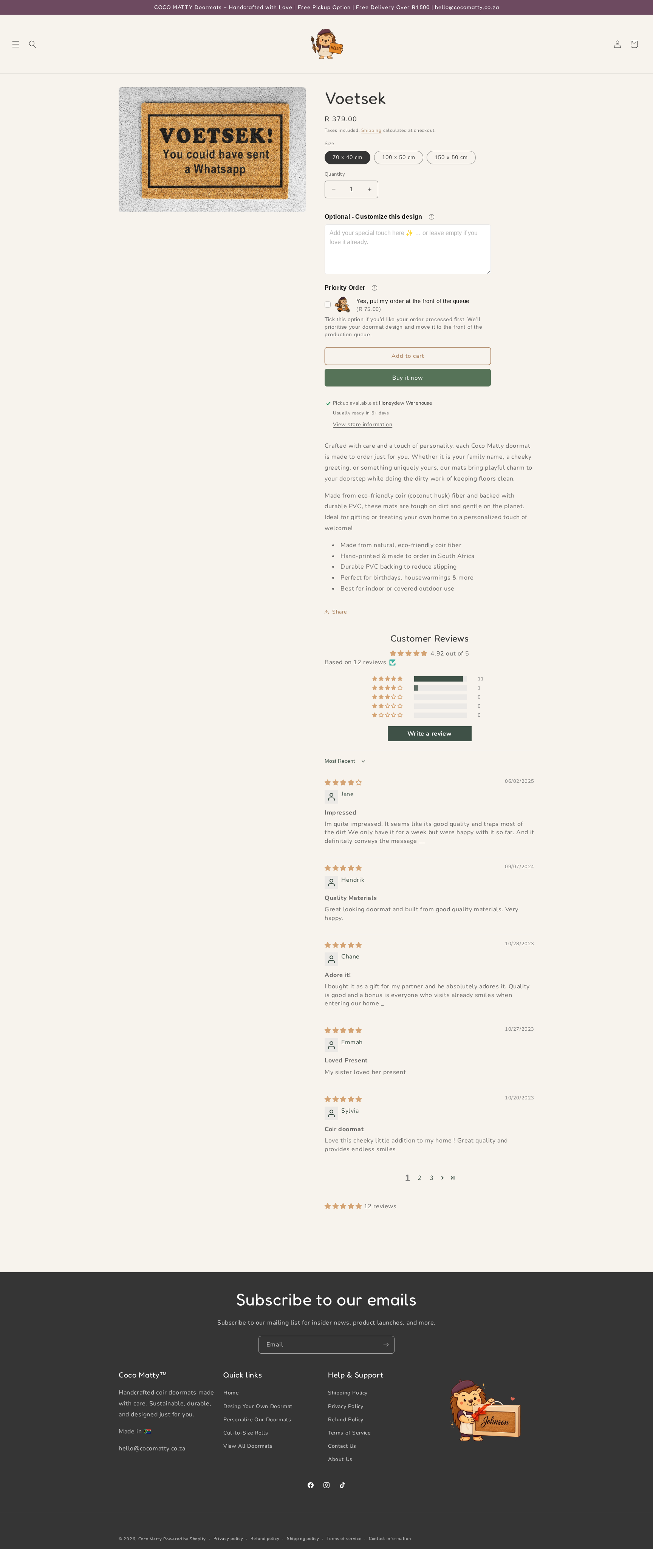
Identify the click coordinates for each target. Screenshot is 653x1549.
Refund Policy (346, 1419)
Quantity (335, 174)
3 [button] (432, 1178)
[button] (16, 44)
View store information (362, 424)
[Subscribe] (386, 1345)
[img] (343, 783)
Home (230, 1392)
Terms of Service (349, 1432)
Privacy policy (228, 1538)
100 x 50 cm (398, 157)
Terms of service (343, 1538)
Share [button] (339, 611)
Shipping (371, 130)
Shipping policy (303, 1538)
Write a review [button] (429, 734)
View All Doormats (247, 1446)
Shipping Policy (348, 1392)
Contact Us (342, 1446)
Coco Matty (150, 1539)
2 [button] (420, 1178)
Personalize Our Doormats (257, 1419)
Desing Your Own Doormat (257, 1406)
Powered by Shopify (184, 1539)
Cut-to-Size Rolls (245, 1432)
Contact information (390, 1538)
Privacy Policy (345, 1406)
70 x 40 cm (347, 157)
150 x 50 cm (451, 157)
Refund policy (265, 1538)
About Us (340, 1459)
